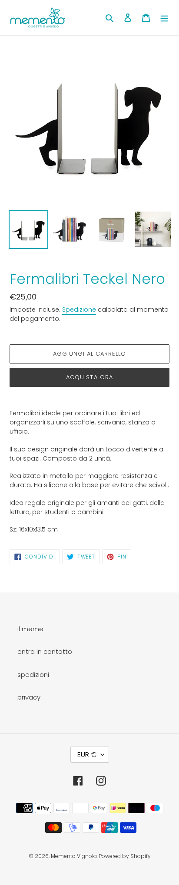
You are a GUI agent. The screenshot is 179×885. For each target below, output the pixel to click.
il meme (30, 628)
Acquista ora (89, 377)
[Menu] (164, 17)
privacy (28, 697)
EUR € (86, 755)
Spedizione (79, 309)
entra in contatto (44, 651)
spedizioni (33, 674)
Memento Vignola (74, 856)
